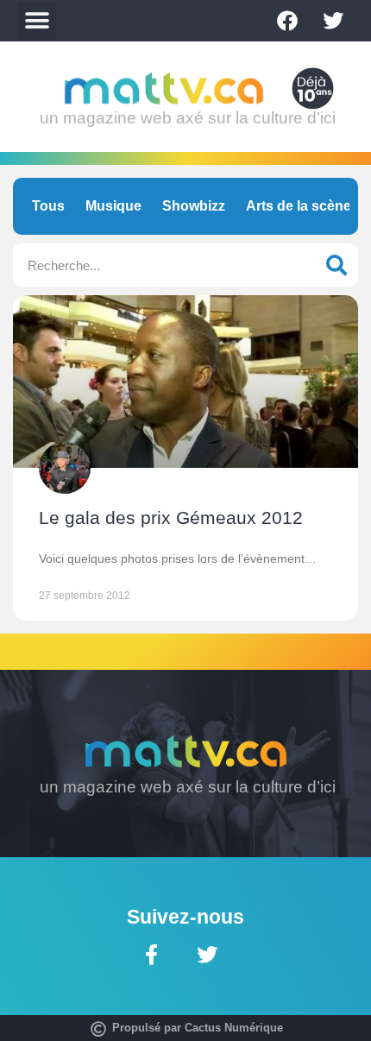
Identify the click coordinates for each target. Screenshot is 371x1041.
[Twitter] (333, 20)
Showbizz (193, 206)
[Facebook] (287, 20)
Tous (48, 206)
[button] (36, 21)
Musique (113, 206)
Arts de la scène (298, 206)
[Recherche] (336, 265)
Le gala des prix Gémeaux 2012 (171, 517)
